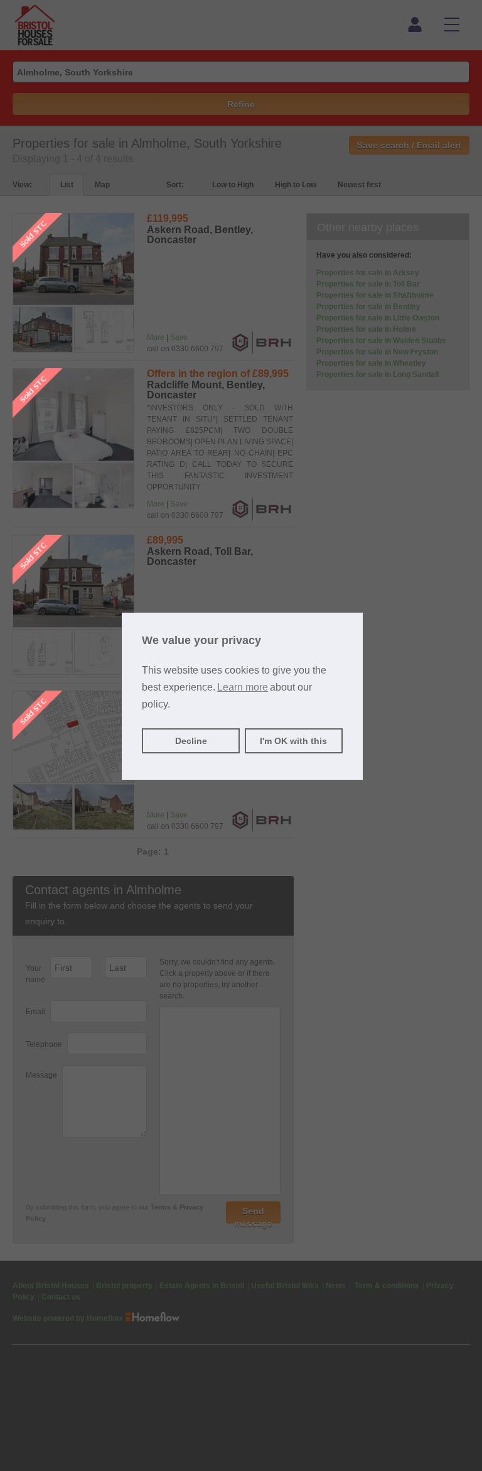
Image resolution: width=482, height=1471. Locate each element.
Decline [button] (191, 741)
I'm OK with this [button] (293, 741)
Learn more (242, 687)
